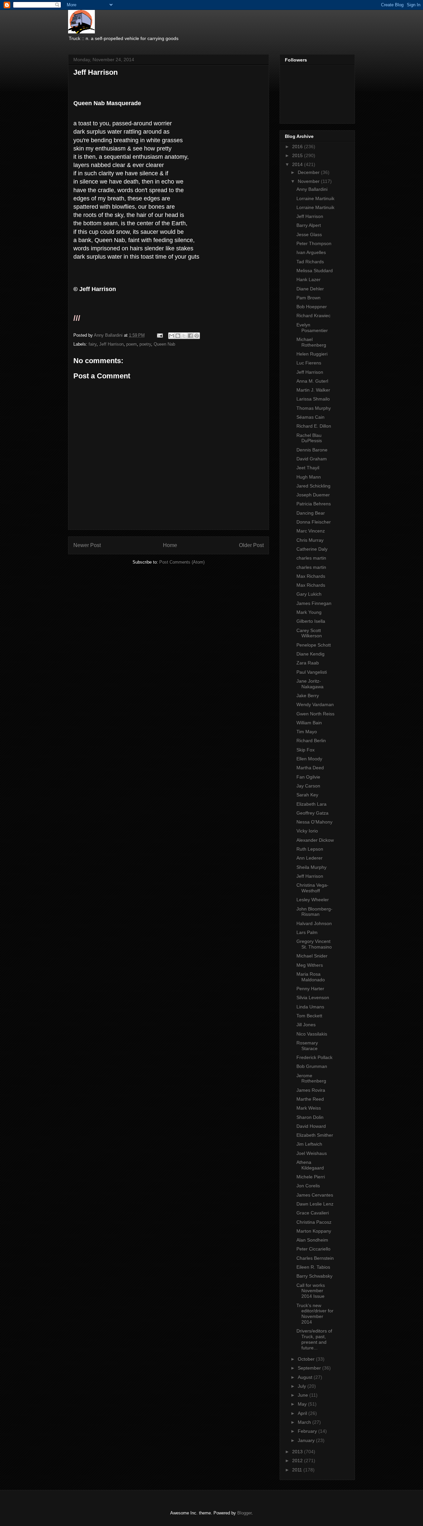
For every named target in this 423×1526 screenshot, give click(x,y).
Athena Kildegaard (310, 1165)
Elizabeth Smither (314, 1135)
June (303, 1395)
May (303, 1404)
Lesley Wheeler (312, 899)
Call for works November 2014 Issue (310, 1291)
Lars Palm (307, 932)
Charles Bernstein (315, 1258)
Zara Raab (307, 662)
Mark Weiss (308, 1108)
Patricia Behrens (313, 503)
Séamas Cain (310, 417)
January (307, 1440)
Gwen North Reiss (315, 713)
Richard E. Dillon (313, 426)
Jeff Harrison (111, 344)
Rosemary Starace (307, 1045)
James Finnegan (313, 603)
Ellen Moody (309, 758)
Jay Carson (308, 785)
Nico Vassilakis (311, 1034)
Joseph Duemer (313, 494)
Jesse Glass (309, 234)
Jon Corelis (308, 1185)
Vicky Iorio (307, 830)
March (305, 1422)
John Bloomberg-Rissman (314, 911)
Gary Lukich (309, 594)
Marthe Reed (310, 1099)
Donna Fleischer (313, 522)
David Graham (311, 458)
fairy (92, 344)
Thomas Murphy (313, 408)
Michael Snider (311, 955)
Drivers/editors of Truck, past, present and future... (314, 1339)
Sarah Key (307, 794)
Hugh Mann (308, 477)
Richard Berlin (311, 740)
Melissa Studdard (314, 270)
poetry (145, 344)
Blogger (244, 1512)
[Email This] (171, 335)
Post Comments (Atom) (182, 562)
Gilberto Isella (310, 621)
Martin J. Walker (313, 390)
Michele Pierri (310, 1176)
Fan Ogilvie (308, 777)
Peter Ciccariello (313, 1248)
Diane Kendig (310, 654)
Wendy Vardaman (315, 704)
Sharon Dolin (310, 1117)
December (309, 172)
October (307, 1359)
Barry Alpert (308, 225)
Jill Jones (306, 1024)
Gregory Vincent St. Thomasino (314, 944)
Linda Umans (310, 1006)
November (309, 181)
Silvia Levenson (312, 997)
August (306, 1377)
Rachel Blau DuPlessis (309, 438)
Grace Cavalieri (312, 1212)
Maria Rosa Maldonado (310, 976)
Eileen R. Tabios (313, 1267)
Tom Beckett (309, 1015)
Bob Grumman (311, 1066)
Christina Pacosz (313, 1222)
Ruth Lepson (309, 849)
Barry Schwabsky (314, 1276)
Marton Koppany (313, 1231)
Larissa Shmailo (313, 399)
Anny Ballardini (311, 189)
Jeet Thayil (307, 467)
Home (170, 545)
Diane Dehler (310, 288)
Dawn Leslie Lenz (314, 1204)
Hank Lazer (308, 279)
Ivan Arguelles (311, 252)
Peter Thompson (313, 243)
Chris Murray (310, 540)
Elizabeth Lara (311, 804)
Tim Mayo (306, 731)
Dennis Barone (311, 449)
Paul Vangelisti (311, 672)
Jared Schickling (313, 485)
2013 (298, 1451)
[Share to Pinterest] (196, 335)
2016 (298, 146)
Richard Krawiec (313, 315)
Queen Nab (164, 344)
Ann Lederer (309, 858)
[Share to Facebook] (190, 335)
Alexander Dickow (315, 840)
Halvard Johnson (314, 923)
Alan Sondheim (312, 1240)
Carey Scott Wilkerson (309, 633)
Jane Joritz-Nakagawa (310, 683)
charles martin (311, 558)
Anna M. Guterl (312, 381)
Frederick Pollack (314, 1057)
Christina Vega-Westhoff (312, 887)
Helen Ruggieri (311, 354)
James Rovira (310, 1090)
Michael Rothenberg (311, 342)
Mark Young (309, 612)
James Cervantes (314, 1195)
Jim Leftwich (309, 1144)
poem (131, 344)
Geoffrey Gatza (312, 813)
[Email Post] (159, 335)
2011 (297, 1469)
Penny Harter (310, 988)
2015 (298, 155)
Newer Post (87, 545)
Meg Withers (309, 965)
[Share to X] (184, 335)
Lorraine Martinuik (315, 198)
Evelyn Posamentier (312, 327)
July (302, 1386)
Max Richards (310, 576)
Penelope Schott (313, 645)
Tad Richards (310, 261)
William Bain (309, 722)
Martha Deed (310, 767)
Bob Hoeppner (311, 306)
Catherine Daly (311, 549)
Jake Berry (307, 695)
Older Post (251, 545)
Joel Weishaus (311, 1153)
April (303, 1413)
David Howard (311, 1126)
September (310, 1368)
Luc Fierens (308, 362)
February (308, 1431)
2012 (298, 1460)
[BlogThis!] (177, 335)
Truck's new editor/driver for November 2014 (314, 1314)
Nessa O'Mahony (314, 822)
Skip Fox (305, 749)
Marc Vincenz (310, 530)
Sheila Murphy (311, 867)
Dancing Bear (310, 513)
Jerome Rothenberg (311, 1078)
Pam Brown (308, 297)
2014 (298, 164)
